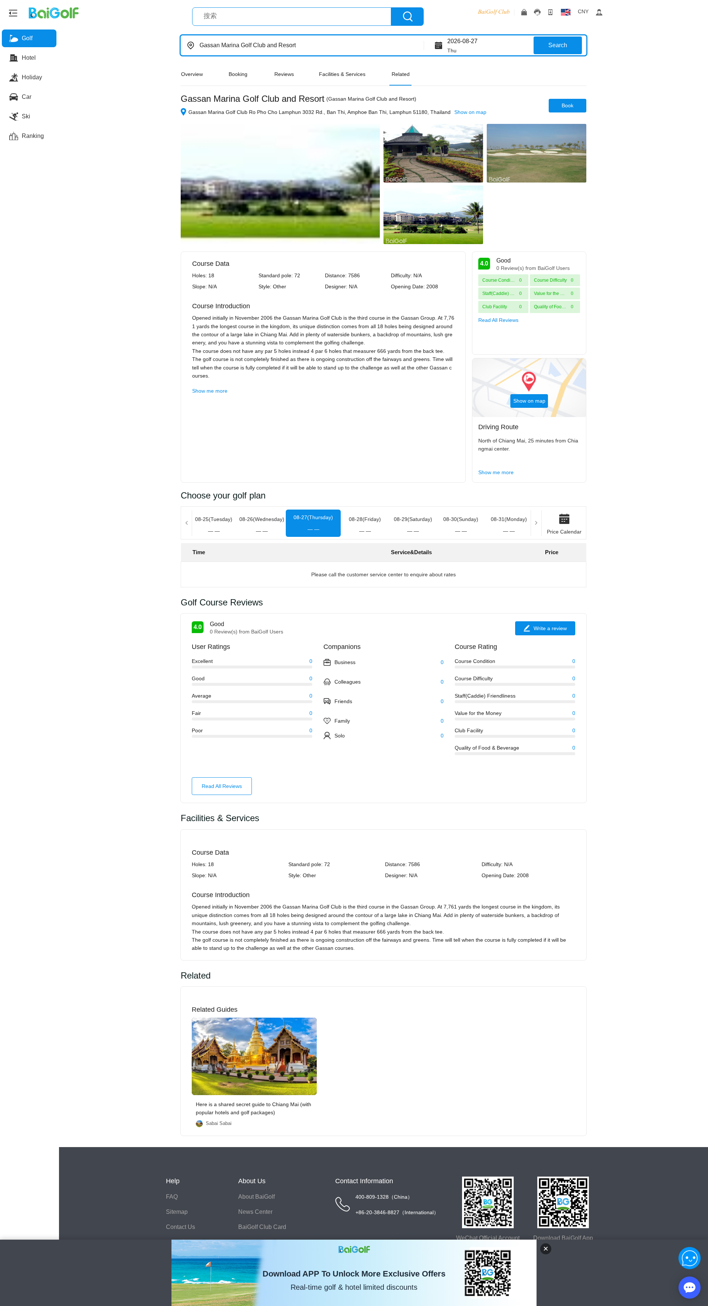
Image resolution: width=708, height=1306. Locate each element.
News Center (255, 1212)
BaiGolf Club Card (262, 1227)
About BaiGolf (256, 1197)
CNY (583, 11)
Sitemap (177, 1212)
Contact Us (180, 1227)
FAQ (172, 1197)
